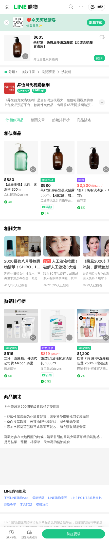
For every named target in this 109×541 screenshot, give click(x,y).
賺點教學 (10, 504)
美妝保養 (28, 72)
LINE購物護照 (57, 498)
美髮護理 (48, 72)
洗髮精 (66, 72)
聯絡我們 (42, 504)
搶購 (99, 58)
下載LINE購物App (16, 498)
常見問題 (26, 504)
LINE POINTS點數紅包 (86, 498)
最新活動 (38, 498)
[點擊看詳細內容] (21, 157)
